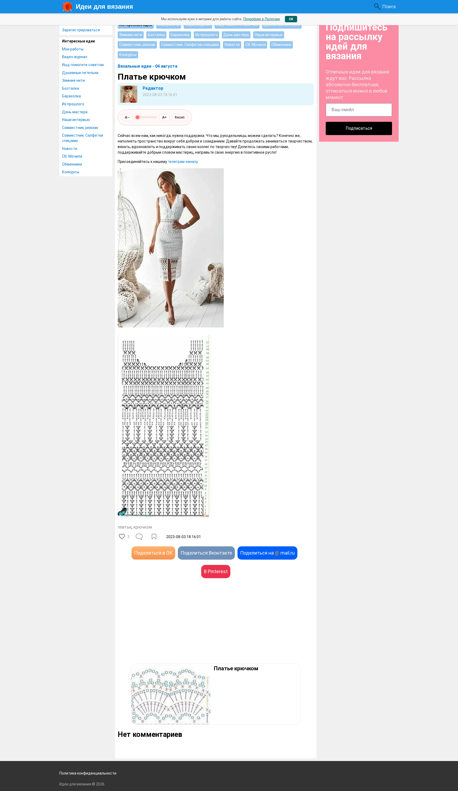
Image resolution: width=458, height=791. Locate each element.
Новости (69, 148)
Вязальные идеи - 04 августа (147, 66)
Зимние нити (73, 80)
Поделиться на (267, 553)
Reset (180, 117)
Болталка (70, 88)
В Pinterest (216, 571)
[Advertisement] (166, 628)
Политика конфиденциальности (87, 773)
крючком (142, 527)
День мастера (74, 112)
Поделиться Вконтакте (206, 553)
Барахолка (71, 96)
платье (124, 527)
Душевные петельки (80, 73)
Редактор (153, 88)
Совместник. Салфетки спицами (82, 138)
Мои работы (72, 49)
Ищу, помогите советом (83, 65)
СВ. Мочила (72, 156)
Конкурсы (70, 172)
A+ (164, 117)
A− (127, 117)
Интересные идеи (78, 41)
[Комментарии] (139, 537)
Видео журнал (74, 57)
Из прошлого (73, 104)
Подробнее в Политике (261, 19)
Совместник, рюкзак (80, 128)
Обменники (72, 164)
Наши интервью (76, 120)
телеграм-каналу (183, 161)
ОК (291, 19)
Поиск (389, 6)
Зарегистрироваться (81, 30)
